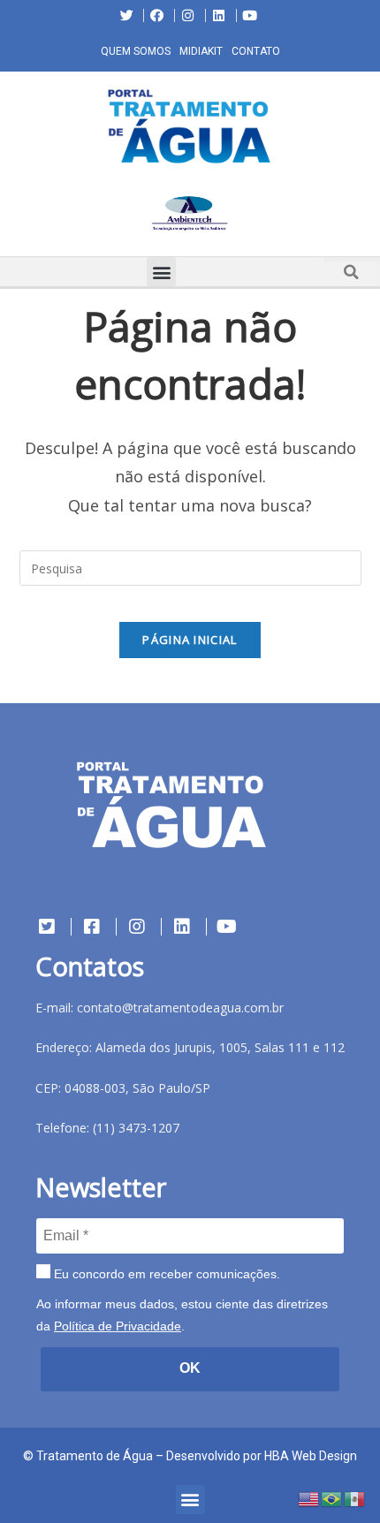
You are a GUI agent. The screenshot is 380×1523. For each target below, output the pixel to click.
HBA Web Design (310, 1456)
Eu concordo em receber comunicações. (165, 1274)
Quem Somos (136, 51)
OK (190, 1367)
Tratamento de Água (94, 1456)
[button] (13, 216)
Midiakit (201, 51)
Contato (256, 51)
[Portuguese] (332, 1497)
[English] (309, 1497)
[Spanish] (355, 1497)
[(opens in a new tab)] (190, 213)
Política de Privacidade (117, 1326)
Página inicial (189, 640)
